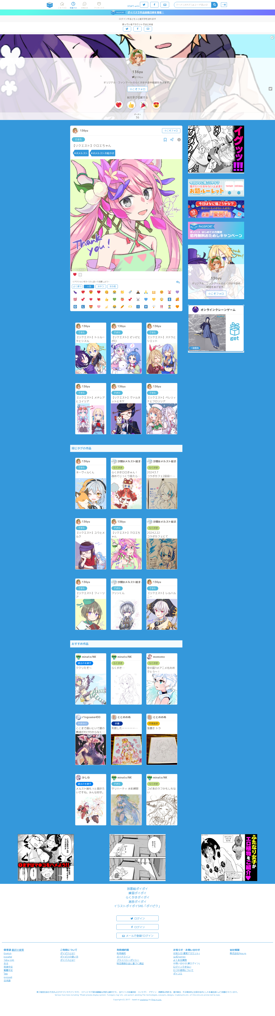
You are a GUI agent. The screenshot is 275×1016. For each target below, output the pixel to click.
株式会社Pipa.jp (238, 953)
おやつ (101, 286)
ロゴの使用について (183, 970)
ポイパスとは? (67, 960)
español (8, 956)
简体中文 (8, 966)
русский (8, 977)
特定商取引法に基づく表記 (130, 963)
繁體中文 (8, 970)
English (7, 953)
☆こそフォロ (137, 89)
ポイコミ (177, 973)
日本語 (7, 980)
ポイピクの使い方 (69, 956)
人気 (89, 286)
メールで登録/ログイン (139, 935)
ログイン (139, 918)
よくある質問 (180, 960)
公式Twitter (179, 956)
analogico (144, 999)
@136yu (138, 77)
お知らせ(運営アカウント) (186, 953)
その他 (112, 286)
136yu (137, 72)
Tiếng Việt (9, 960)
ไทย (6, 973)
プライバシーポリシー (128, 960)
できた (78, 139)
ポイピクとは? (67, 953)
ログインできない (182, 966)
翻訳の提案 (18, 950)
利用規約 (121, 953)
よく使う (77, 286)
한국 (6, 963)
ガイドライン (123, 956)
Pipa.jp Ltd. (156, 999)
